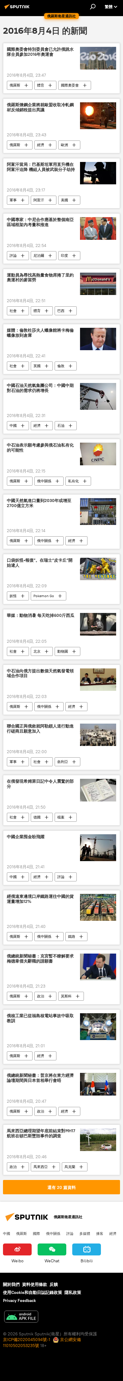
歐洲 (64, 145)
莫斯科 (66, 996)
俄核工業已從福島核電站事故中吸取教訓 (40, 1018)
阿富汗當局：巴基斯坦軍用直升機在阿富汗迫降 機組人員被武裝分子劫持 (41, 167)
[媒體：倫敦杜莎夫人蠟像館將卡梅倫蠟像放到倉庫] (98, 339)
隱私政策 (72, 1292)
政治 (40, 996)
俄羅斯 (15, 85)
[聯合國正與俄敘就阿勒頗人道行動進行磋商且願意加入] (98, 735)
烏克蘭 (69, 1166)
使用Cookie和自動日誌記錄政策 (32, 1292)
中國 (13, 425)
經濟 (40, 145)
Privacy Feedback (19, 1300)
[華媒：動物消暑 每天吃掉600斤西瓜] (98, 624)
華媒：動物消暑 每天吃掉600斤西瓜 (40, 615)
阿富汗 (38, 200)
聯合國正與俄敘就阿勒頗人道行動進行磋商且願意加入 (40, 729)
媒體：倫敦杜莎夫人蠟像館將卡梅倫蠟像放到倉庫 (40, 333)
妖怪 (13, 596)
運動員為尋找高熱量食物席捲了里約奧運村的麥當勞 (40, 278)
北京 (37, 651)
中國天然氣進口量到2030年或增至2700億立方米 (39, 503)
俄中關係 (44, 481)
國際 (36, 1233)
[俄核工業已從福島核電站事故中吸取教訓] (98, 1026)
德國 (37, 817)
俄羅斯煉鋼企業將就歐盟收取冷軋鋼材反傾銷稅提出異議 (40, 107)
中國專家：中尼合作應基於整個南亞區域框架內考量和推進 (40, 222)
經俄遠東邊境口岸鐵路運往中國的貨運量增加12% (40, 899)
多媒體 (84, 1233)
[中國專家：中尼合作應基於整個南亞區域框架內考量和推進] (98, 228)
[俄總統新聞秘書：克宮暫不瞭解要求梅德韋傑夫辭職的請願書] (98, 967)
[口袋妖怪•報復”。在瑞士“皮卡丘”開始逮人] (98, 569)
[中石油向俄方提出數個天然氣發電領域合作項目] (98, 679)
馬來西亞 (40, 1166)
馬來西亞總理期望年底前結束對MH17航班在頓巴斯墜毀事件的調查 (41, 1133)
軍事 (13, 200)
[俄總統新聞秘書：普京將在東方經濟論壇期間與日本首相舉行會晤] (98, 1084)
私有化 (73, 481)
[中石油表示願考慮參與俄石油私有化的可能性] (98, 454)
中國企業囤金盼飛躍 (25, 836)
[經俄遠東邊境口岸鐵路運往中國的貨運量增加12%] (98, 907)
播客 (99, 1233)
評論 (13, 255)
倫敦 (60, 366)
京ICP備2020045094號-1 (26, 1339)
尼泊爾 (38, 255)
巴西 (60, 310)
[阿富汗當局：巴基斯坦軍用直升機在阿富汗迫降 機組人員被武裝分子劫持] (98, 173)
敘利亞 (62, 761)
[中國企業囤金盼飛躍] (98, 847)
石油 (60, 425)
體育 (40, 85)
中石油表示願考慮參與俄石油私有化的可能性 (40, 448)
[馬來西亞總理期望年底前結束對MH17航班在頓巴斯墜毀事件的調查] (98, 1139)
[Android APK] (21, 1317)
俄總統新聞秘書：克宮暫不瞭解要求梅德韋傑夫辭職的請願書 (40, 959)
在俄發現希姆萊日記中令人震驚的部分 (40, 784)
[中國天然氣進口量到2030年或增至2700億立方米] (98, 511)
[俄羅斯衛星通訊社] (18, 9)
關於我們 (11, 1284)
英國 (37, 366)
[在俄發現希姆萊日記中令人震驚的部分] (98, 790)
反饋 (54, 1284)
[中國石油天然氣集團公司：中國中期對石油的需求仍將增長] (98, 396)
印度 (64, 255)
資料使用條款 (34, 1284)
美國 (64, 200)
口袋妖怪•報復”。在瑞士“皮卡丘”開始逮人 (40, 563)
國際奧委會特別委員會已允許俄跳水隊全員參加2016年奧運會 (40, 52)
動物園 (62, 651)
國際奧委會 (70, 85)
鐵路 (71, 936)
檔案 (60, 817)
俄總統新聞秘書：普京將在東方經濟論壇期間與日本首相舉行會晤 (40, 1078)
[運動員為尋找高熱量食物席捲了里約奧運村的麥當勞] (98, 284)
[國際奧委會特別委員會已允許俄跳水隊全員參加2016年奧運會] (98, 58)
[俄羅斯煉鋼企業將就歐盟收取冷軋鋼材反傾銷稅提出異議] (98, 115)
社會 (13, 310)
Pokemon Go (43, 596)
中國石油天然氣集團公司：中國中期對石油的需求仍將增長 (40, 388)
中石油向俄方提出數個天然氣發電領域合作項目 (40, 673)
